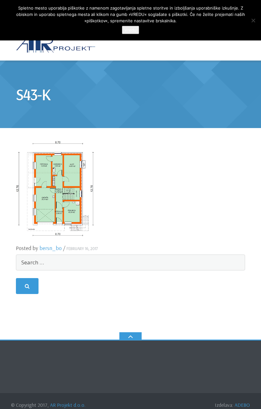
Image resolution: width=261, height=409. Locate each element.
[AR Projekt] (57, 44)
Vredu (130, 29)
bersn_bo (50, 248)
